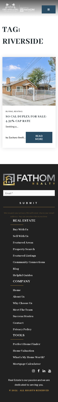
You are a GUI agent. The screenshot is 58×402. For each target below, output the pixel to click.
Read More (39, 137)
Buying (9, 111)
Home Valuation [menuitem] (23, 351)
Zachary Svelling (18, 137)
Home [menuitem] (17, 290)
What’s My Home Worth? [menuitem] (29, 357)
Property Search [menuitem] (24, 249)
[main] (29, 82)
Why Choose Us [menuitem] (22, 303)
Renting (18, 111)
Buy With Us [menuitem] (20, 229)
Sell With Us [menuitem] (20, 236)
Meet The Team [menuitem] (23, 310)
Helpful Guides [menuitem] (23, 275)
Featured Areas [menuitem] (23, 242)
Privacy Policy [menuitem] (22, 329)
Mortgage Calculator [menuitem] (27, 364)
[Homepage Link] (18, 7)
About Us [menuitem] (18, 297)
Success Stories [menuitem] (23, 316)
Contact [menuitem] (18, 323)
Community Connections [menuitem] (29, 262)
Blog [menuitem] (16, 269)
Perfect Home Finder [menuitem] (26, 344)
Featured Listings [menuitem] (24, 256)
